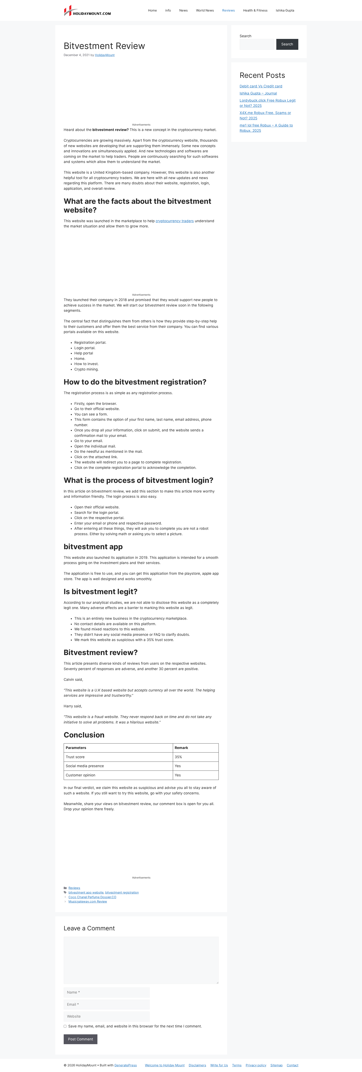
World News (205, 10)
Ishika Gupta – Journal (258, 93)
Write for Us (219, 1065)
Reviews (228, 10)
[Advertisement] (141, 93)
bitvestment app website (86, 892)
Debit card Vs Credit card (261, 86)
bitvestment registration (122, 892)
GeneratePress (125, 1065)
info (168, 10)
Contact (292, 1065)
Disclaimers (197, 1065)
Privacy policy (256, 1065)
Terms (237, 1065)
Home (152, 10)
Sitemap (276, 1065)
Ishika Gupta (285, 10)
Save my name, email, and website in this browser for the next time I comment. (135, 1026)
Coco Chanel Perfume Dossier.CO (92, 897)
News (183, 10)
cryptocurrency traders (175, 221)
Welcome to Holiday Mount (165, 1065)
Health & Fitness (255, 10)
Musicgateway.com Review (88, 901)
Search (245, 36)
